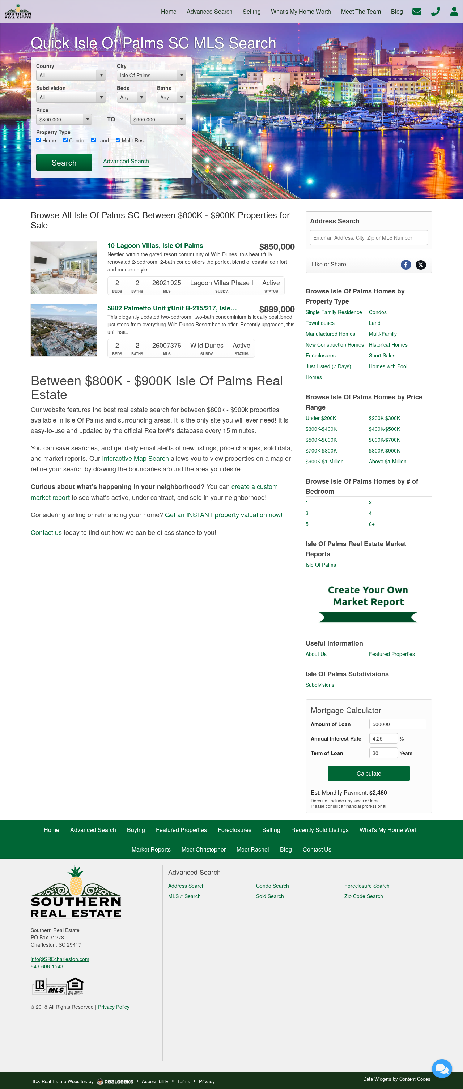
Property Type (53, 132)
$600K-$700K (384, 439)
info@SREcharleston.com (60, 958)
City (122, 65)
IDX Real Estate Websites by (64, 1081)
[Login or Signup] (454, 11)
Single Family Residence (334, 312)
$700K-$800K (321, 450)
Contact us (46, 532)
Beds (123, 87)
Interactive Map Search (135, 458)
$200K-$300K (384, 417)
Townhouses (320, 322)
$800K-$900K (384, 450)
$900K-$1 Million (325, 461)
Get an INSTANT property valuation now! (224, 514)
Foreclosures (321, 355)
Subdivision (51, 87)
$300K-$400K (321, 428)
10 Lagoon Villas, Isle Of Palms (155, 245)
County (45, 65)
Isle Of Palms (321, 564)
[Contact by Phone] (435, 11)
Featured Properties (392, 653)
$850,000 (277, 246)
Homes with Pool (388, 366)
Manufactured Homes (330, 333)
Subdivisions (320, 684)
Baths (164, 87)
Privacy (207, 1081)
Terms (183, 1081)
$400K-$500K (384, 428)
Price (42, 109)
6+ (372, 523)
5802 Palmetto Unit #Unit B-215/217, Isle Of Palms (173, 308)
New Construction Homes (335, 344)
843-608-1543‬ (47, 966)
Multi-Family (383, 333)
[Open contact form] (416, 11)
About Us (316, 653)
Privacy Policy (113, 1006)
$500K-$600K (321, 439)
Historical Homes (388, 344)
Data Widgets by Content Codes (396, 1078)
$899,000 (277, 308)
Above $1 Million (388, 461)
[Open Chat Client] (442, 1068)
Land (102, 140)
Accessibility (155, 1081)
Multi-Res (132, 140)
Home (48, 140)
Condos (378, 312)
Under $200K (321, 417)
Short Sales (382, 355)
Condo (76, 140)
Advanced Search (126, 161)
